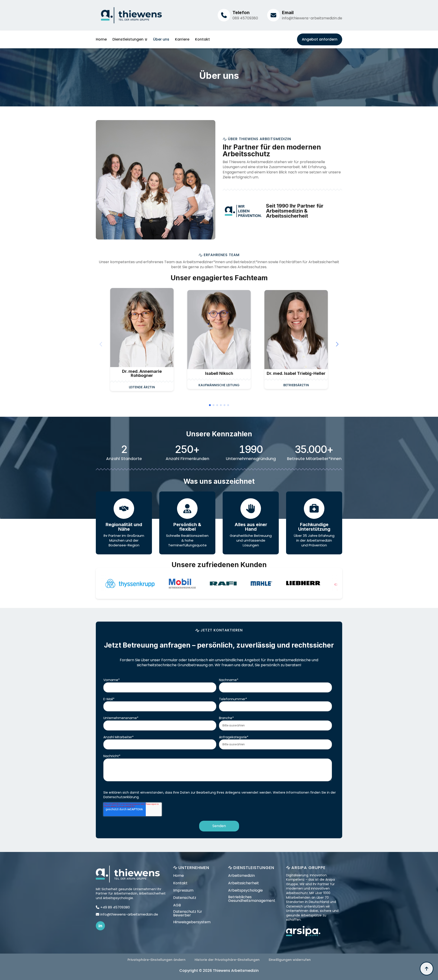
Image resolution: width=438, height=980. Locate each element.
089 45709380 (245, 18)
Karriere (182, 39)
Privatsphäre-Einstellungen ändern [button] (156, 959)
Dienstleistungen (127, 39)
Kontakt (202, 39)
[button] (337, 344)
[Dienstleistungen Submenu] (145, 39)
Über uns (161, 39)
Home (101, 39)
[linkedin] (100, 925)
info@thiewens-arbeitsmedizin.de (312, 18)
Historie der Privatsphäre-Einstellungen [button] (227, 959)
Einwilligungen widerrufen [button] (290, 959)
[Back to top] (426, 968)
